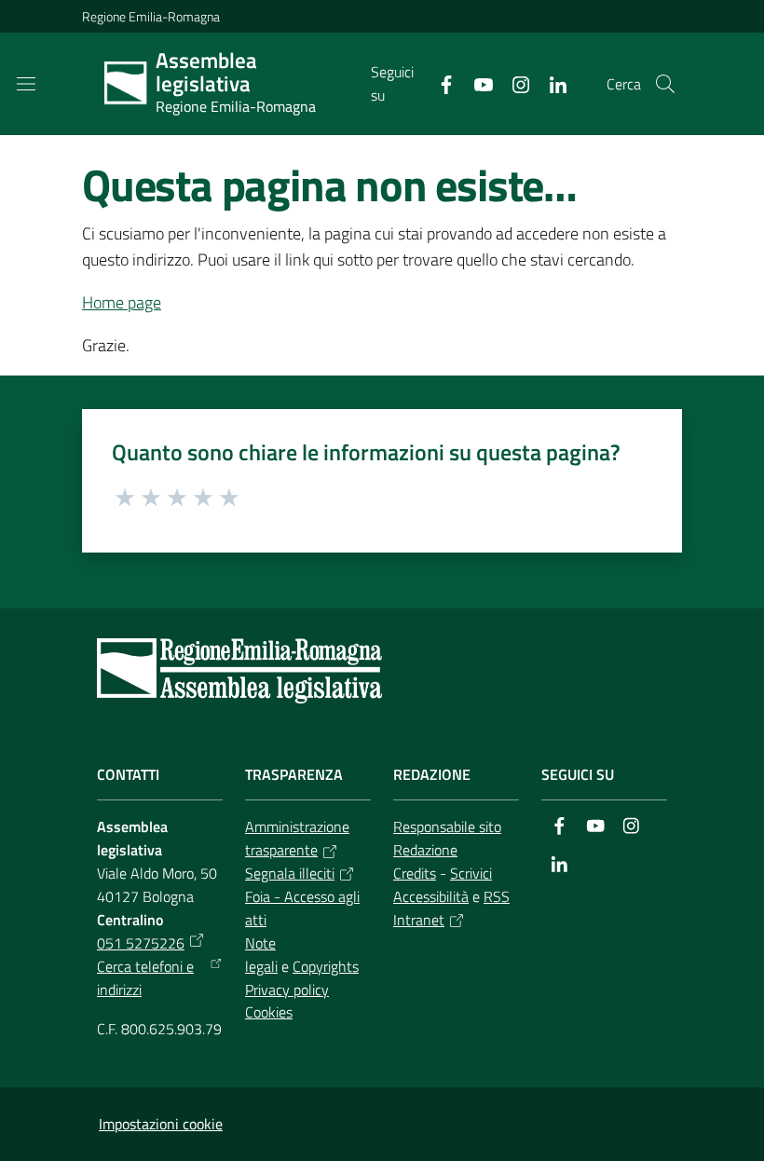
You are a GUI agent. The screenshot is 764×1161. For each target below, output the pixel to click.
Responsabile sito (447, 826)
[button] (665, 84)
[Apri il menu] (26, 84)
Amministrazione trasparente (297, 838)
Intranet (418, 919)
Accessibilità (431, 896)
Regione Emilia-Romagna (151, 16)
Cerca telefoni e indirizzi (145, 978)
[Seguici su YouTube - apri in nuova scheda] (476, 83)
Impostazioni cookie (161, 1124)
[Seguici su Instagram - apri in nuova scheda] (513, 83)
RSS (497, 896)
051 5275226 (140, 943)
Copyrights (326, 966)
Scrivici (471, 873)
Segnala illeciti (289, 873)
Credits (414, 873)
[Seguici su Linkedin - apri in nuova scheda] (550, 83)
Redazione (425, 850)
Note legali (261, 954)
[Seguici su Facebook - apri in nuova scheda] (438, 83)
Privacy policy (287, 989)
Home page (121, 302)
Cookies (269, 1012)
